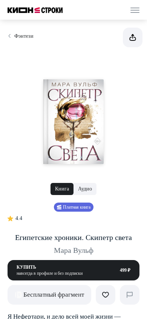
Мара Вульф (73, 250)
